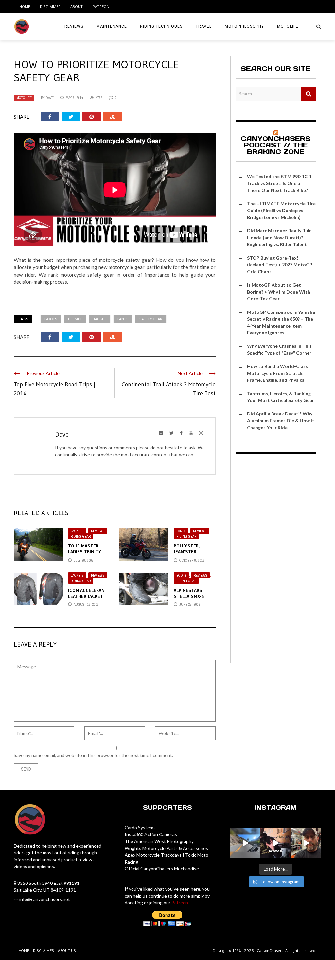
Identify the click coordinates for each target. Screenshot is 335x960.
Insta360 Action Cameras (151, 834)
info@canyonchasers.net (44, 899)
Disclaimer (50, 6)
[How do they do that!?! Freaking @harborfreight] (306, 843)
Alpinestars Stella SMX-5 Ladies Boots (189, 596)
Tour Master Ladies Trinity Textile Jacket (85, 552)
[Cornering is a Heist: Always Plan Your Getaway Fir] (245, 843)
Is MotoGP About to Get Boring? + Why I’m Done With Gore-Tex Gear (278, 291)
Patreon (101, 6)
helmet (75, 319)
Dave (50, 97)
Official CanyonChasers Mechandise (162, 868)
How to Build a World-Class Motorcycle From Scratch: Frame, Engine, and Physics (277, 373)
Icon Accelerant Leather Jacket (88, 593)
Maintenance (112, 26)
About (76, 6)
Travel (204, 26)
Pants (122, 319)
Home (24, 6)
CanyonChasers (270, 950)
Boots (50, 319)
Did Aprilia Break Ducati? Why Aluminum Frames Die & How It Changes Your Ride (280, 420)
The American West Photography (159, 841)
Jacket (99, 319)
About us (67, 950)
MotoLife (287, 26)
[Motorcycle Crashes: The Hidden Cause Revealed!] (275, 843)
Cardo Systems (140, 827)
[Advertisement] (276, 560)
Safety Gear (150, 319)
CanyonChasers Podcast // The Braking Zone (275, 145)
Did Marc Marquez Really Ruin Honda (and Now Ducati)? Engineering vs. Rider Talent (279, 237)
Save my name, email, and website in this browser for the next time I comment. (93, 755)
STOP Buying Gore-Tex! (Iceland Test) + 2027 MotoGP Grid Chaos (279, 264)
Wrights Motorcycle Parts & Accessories (166, 848)
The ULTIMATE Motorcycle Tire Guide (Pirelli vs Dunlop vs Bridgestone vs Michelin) (281, 210)
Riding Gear (81, 536)
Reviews (73, 26)
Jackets (77, 531)
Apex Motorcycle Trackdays (153, 855)
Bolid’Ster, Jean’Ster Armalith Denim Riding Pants (192, 555)
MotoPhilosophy (244, 26)
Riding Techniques (161, 26)
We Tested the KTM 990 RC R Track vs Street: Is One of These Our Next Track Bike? (279, 183)
